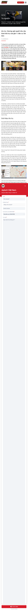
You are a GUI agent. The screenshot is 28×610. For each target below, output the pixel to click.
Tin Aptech (9, 22)
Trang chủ (3, 22)
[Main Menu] (25, 2)
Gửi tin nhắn (15, 606)
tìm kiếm (6, 47)
